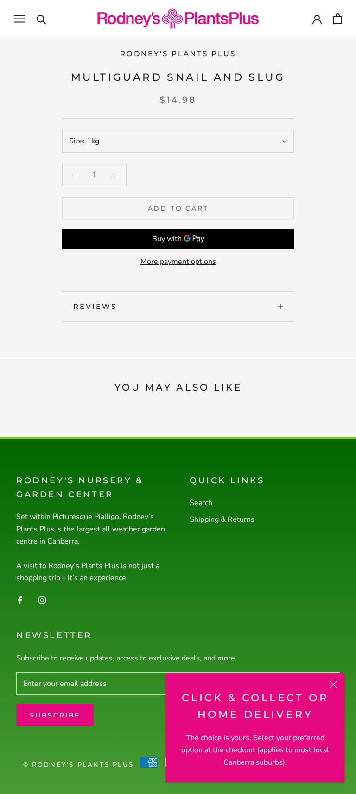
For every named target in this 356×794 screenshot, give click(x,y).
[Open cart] (337, 18)
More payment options (178, 261)
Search (201, 503)
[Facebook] (20, 600)
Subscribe (55, 715)
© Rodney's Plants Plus (78, 764)
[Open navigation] (19, 18)
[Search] (41, 19)
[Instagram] (42, 600)
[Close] (333, 684)
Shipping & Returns (222, 519)
